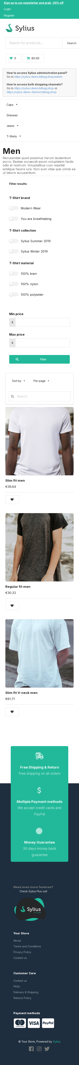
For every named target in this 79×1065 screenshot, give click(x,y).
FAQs (16, 986)
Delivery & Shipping (25, 992)
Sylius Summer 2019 (36, 241)
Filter (43, 359)
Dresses (12, 115)
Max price (17, 334)
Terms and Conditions (27, 946)
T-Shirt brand (19, 198)
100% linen (29, 274)
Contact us (20, 957)
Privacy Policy (22, 952)
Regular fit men (17, 587)
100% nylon (29, 284)
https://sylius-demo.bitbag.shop (34, 88)
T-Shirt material (21, 263)
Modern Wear (31, 208)
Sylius (56, 1041)
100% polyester (32, 294)
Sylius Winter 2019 (34, 251)
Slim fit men (15, 480)
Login (7, 9)
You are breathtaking (36, 219)
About (17, 940)
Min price (16, 314)
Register (9, 15)
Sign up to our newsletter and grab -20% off (33, 2)
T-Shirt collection (22, 230)
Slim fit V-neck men (21, 693)
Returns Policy (22, 998)
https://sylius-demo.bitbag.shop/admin (38, 76)
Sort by (20, 379)
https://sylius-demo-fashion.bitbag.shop (32, 92)
